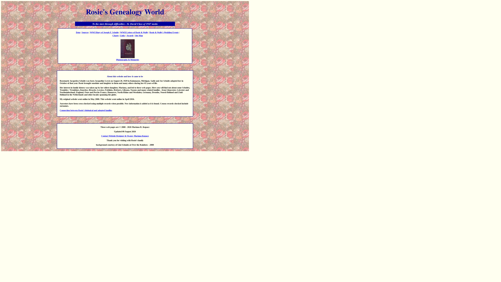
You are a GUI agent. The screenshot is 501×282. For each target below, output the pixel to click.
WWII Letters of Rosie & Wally (134, 32)
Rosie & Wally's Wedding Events (164, 32)
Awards (130, 35)
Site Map (139, 35)
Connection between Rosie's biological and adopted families (86, 110)
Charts (115, 35)
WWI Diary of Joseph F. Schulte (104, 32)
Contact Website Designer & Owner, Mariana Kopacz (125, 136)
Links (122, 35)
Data (78, 32)
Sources (85, 32)
